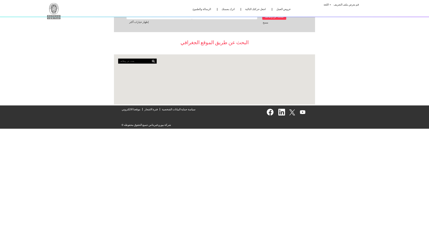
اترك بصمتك (228, 9)
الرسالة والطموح (202, 9)
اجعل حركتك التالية (255, 9)
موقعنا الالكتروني (131, 109)
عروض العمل (283, 9)
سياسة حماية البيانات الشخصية (178, 109)
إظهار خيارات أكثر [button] (139, 22)
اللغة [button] (326, 4)
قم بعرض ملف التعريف (346, 4)
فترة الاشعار (151, 109)
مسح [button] (265, 22)
